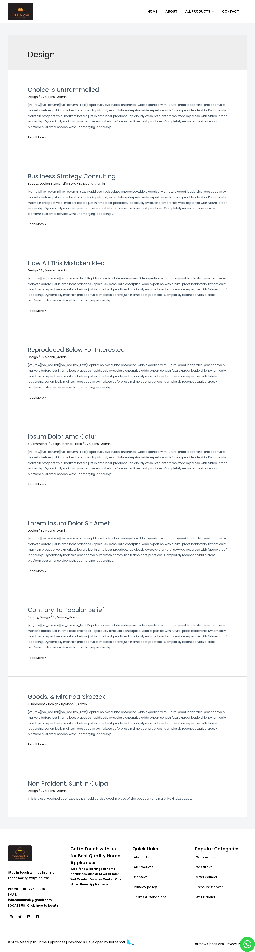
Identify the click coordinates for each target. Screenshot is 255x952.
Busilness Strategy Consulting (72, 176)
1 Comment (36, 704)
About (171, 11)
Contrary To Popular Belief (66, 610)
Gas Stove (204, 867)
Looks (78, 444)
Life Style (69, 183)
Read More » (37, 137)
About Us (141, 857)
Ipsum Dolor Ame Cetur (62, 436)
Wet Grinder (205, 897)
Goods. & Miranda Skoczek (66, 696)
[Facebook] (37, 917)
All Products (197, 11)
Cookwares (205, 857)
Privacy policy (145, 887)
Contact (230, 11)
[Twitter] (20, 917)
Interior (56, 183)
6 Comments (38, 444)
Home (152, 11)
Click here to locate (42, 905)
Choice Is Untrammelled (63, 89)
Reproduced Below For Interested (76, 350)
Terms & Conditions (150, 897)
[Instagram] (11, 917)
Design (33, 97)
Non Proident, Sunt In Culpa (68, 783)
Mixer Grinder (207, 877)
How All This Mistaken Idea (66, 263)
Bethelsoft (117, 942)
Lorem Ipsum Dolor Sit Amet (69, 523)
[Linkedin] (29, 917)
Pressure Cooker (209, 887)
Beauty (33, 183)
